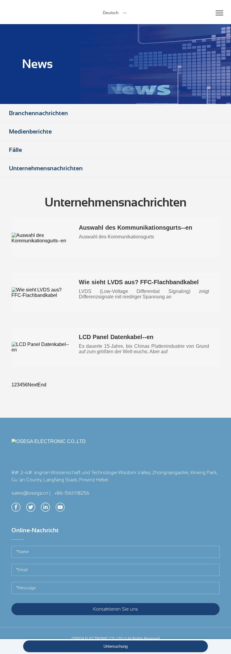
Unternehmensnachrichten (46, 168)
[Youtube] (60, 508)
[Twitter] (30, 508)
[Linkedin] (45, 508)
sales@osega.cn (29, 492)
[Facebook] (15, 508)
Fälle (15, 149)
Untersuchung (115, 646)
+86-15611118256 (71, 492)
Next (33, 384)
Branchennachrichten (38, 113)
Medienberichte (30, 131)
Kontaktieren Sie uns (115, 609)
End (42, 384)
